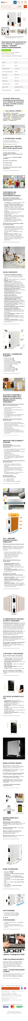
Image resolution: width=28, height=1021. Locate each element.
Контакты (14, 992)
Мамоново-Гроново (6, 994)
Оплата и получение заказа (17, 990)
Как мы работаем (5, 990)
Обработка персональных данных (9, 997)
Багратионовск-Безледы (7, 995)
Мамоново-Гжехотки (17, 994)
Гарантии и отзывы (5, 992)
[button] (5, 31)
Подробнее (19, 37)
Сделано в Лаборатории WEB (14, 1013)
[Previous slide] (3, 19)
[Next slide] (24, 19)
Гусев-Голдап (18, 995)
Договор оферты (5, 998)
